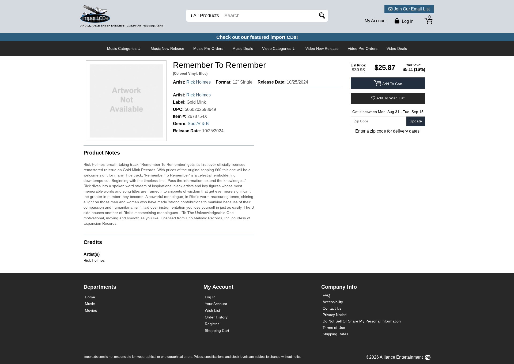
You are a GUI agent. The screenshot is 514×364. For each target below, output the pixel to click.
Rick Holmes (198, 82)
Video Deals (397, 48)
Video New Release (322, 48)
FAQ (326, 295)
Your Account (216, 304)
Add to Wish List (390, 98)
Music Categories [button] (122, 48)
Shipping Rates (335, 334)
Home (90, 297)
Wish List (212, 310)
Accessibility (333, 302)
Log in (407, 21)
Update (416, 121)
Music (90, 304)
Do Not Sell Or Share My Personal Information (362, 321)
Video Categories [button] (276, 48)
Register (212, 324)
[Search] (321, 16)
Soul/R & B (198, 123)
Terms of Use (334, 327)
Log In (210, 297)
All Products (206, 15)
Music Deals (242, 48)
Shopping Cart (217, 330)
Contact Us (332, 308)
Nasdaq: (153, 25)
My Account (376, 20)
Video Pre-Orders (362, 48)
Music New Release (167, 48)
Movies (91, 310)
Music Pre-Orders (208, 48)
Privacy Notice (335, 315)
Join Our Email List (412, 9)
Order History (216, 317)
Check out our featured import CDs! (257, 37)
